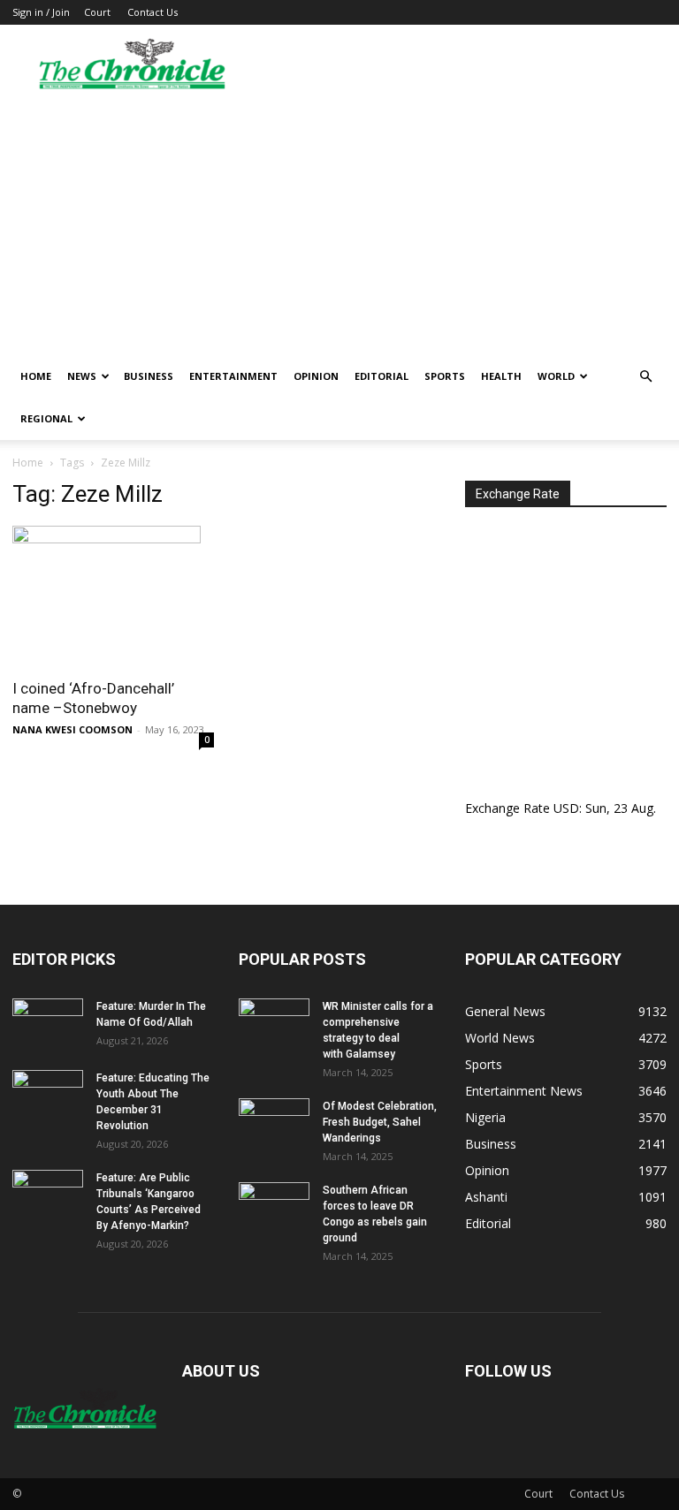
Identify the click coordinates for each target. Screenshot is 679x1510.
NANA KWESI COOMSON (72, 729)
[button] (645, 376)
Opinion (316, 376)
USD (566, 808)
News (81, 376)
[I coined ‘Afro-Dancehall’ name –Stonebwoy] (113, 596)
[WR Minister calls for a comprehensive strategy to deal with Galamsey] (274, 1023)
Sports (444, 376)
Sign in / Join (41, 12)
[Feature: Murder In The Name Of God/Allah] (47, 1023)
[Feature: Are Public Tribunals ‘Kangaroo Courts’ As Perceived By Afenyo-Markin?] (47, 1194)
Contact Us (152, 12)
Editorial (381, 376)
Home (35, 376)
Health (501, 376)
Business (148, 376)
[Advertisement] (339, 222)
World (556, 376)
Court (97, 12)
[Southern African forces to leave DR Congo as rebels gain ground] (274, 1207)
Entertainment (233, 376)
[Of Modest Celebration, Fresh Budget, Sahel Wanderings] (274, 1123)
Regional (46, 418)
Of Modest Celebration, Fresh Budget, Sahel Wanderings (380, 1122)
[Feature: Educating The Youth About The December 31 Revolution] (47, 1094)
